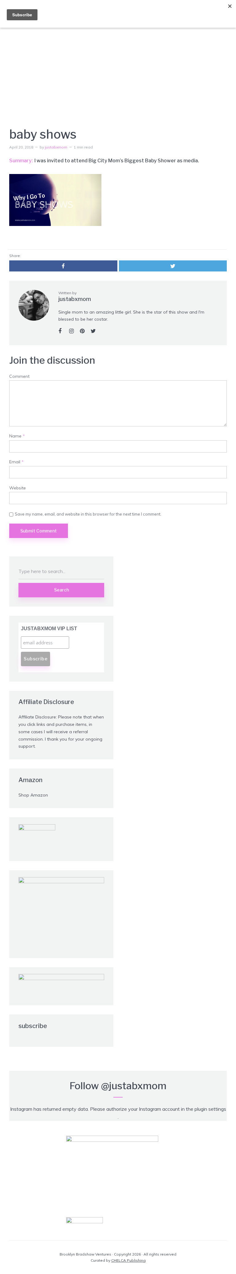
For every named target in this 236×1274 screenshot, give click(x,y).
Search (61, 589)
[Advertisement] (118, 68)
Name (17, 436)
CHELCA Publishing (128, 1260)
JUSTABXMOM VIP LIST (49, 628)
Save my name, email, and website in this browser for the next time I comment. (88, 514)
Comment (19, 376)
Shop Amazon (33, 795)
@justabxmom (134, 1086)
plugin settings (210, 1109)
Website (17, 488)
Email (16, 462)
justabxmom (56, 147)
